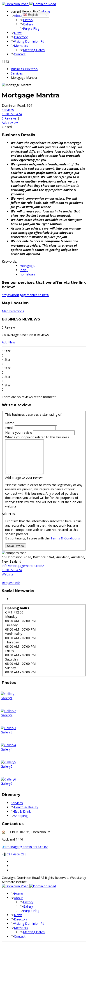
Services (17, 73)
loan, (24, 270)
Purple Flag (31, 28)
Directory (21, 37)
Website (8, 574)
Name (10, 423)
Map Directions (13, 311)
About (18, 16)
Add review (10, 122)
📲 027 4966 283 (14, 854)
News (18, 33)
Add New (8, 342)
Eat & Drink (22, 811)
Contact (19, 54)
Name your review (19, 432)
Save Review (15, 546)
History (28, 20)
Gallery (28, 24)
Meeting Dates (34, 50)
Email (9, 428)
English (32, 14)
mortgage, (28, 266)
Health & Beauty (26, 807)
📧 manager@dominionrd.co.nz (25, 847)
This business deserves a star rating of (33, 414)
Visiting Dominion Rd (29, 41)
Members (21, 45)
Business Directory (24, 69)
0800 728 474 (12, 114)
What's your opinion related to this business (37, 437)
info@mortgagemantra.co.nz (23, 566)
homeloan (27, 274)
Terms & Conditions (65, 538)
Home (46, 11)
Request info (11, 583)
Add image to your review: (24, 477)
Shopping (21, 816)
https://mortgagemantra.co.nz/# (25, 295)
